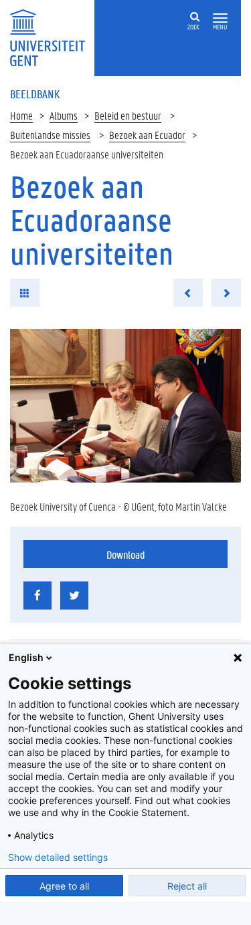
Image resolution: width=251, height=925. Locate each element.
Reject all (187, 886)
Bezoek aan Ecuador (147, 135)
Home (21, 115)
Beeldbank (35, 94)
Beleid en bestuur (127, 115)
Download (125, 554)
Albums (64, 115)
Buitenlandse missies (50, 135)
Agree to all (64, 886)
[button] (220, 18)
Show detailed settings (58, 857)
